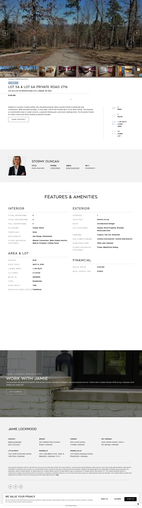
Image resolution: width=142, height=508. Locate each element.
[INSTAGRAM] (15, 487)
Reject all (104, 499)
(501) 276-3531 (14, 445)
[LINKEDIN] (21, 487)
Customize (117, 499)
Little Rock (13, 451)
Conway (73, 439)
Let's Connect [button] (15, 391)
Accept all (130, 499)
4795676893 (55, 168)
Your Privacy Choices (71, 505)
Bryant (42, 439)
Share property (18, 119)
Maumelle (43, 451)
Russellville (76, 451)
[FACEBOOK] (10, 487)
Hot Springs (106, 439)
